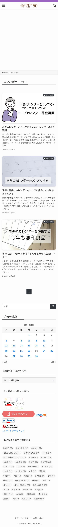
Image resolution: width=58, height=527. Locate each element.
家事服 (28, 476)
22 (29, 351)
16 (36, 346)
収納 (6, 476)
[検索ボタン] (54, 5)
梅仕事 (27, 490)
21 (21, 351)
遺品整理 (39, 499)
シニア (33, 462)
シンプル (8, 467)
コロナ (7, 462)
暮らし (7, 485)
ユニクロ (20, 471)
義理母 (31, 494)
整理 (46, 480)
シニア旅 (46, 462)
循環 (51, 476)
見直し (26, 499)
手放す (7, 480)
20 (14, 351)
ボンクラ (47, 467)
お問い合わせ (38, 518)
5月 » (53, 362)
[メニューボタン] (3, 5)
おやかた (36, 448)
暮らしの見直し (22, 485)
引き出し (39, 476)
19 (6, 351)
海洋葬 (39, 490)
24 (44, 351)
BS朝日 (8, 448)
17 (44, 346)
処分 (42, 471)
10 (44, 340)
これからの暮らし (12, 453)
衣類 (16, 499)
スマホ (21, 467)
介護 (32, 471)
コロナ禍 (20, 462)
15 (29, 346)
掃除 (35, 480)
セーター (33, 467)
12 (6, 346)
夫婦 (17, 476)
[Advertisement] (29, 40)
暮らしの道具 (40, 485)
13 (14, 346)
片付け (8, 494)
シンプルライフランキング (13, 431)
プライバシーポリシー (23, 518)
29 (29, 356)
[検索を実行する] (53, 306)
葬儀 (6, 499)
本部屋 (16, 490)
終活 (19, 494)
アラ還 (47, 453)
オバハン (46, 457)
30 (36, 356)
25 (52, 351)
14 (21, 346)
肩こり (43, 494)
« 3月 (4, 362)
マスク (7, 471)
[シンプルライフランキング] (10, 427)
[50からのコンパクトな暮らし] (29, 5)
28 (21, 356)
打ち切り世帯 (22, 480)
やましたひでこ (31, 453)
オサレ (33, 457)
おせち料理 (22, 448)
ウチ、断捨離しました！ (14, 457)
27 (14, 356)
